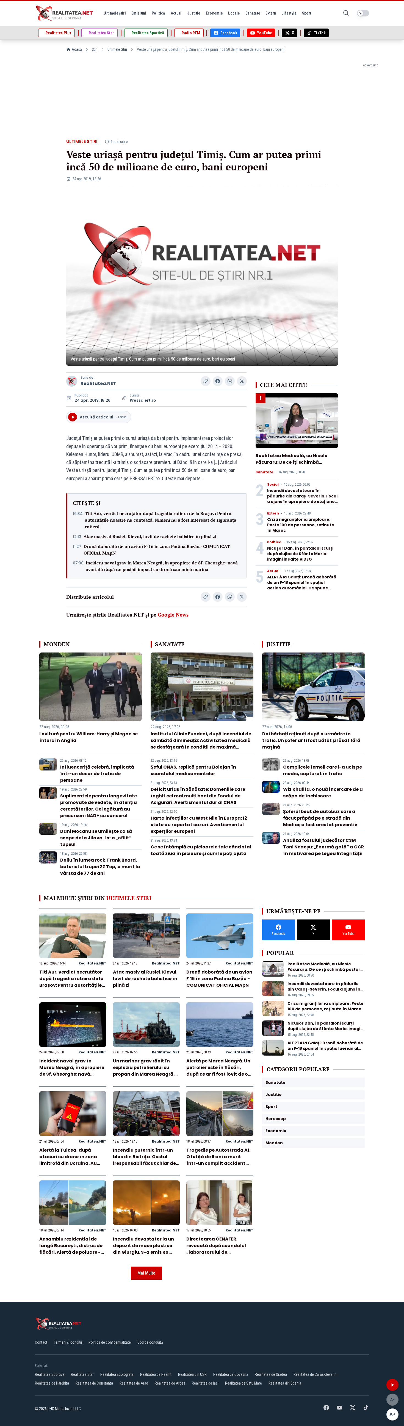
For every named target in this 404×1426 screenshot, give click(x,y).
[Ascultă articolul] (392, 1385)
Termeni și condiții (68, 1342)
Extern (273, 513)
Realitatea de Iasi (205, 1383)
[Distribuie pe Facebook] (218, 381)
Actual (273, 571)
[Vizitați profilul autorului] (71, 381)
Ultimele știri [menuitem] (115, 13)
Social (273, 484)
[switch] (363, 13)
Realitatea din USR (192, 1374)
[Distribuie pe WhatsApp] (230, 381)
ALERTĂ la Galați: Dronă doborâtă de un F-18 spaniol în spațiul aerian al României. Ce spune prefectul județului (301, 585)
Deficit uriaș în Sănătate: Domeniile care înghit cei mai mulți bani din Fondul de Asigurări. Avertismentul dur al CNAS (198, 796)
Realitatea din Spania (285, 1383)
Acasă (77, 49)
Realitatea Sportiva (49, 1374)
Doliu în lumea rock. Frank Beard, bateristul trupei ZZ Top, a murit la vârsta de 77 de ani (100, 866)
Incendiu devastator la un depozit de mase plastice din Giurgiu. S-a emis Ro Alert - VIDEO (143, 1249)
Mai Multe (146, 1273)
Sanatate (264, 472)
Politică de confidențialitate (109, 1342)
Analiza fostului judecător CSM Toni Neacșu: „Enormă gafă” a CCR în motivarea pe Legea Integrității (323, 847)
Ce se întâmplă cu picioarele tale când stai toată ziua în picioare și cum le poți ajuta (201, 850)
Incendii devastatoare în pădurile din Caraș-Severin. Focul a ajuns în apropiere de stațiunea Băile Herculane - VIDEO (302, 499)
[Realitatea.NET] (65, 13)
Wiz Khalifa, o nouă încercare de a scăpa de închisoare (323, 792)
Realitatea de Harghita (52, 1383)
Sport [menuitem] (306, 13)
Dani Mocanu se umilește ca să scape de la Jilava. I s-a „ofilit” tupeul (96, 838)
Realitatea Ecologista (117, 1374)
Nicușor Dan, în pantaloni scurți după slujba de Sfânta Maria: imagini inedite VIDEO (300, 553)
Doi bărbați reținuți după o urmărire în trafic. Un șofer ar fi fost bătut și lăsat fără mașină (311, 740)
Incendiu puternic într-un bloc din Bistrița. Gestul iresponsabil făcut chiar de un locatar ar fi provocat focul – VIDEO (144, 1163)
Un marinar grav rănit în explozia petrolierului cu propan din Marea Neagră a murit (145, 1071)
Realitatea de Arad (134, 1383)
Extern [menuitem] (270, 13)
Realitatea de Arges (170, 1383)
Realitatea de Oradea (271, 1374)
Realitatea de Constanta (94, 1383)
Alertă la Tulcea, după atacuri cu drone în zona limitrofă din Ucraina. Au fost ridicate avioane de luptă (68, 1163)
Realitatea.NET (98, 383)
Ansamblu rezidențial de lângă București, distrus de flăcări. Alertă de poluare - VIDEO (71, 1249)
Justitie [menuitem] (193, 13)
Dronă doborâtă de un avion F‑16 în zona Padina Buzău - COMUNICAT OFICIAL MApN (157, 549)
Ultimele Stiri (117, 49)
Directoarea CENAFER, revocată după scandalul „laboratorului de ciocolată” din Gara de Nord (219, 1249)
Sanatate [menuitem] (252, 13)
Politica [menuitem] (158, 13)
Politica (274, 542)
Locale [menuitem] (234, 13)
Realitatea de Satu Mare (243, 1383)
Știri (95, 49)
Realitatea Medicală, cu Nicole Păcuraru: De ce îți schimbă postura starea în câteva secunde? (291, 465)
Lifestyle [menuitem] (288, 13)
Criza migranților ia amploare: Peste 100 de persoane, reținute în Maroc (300, 525)
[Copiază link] (206, 381)
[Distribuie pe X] (242, 381)
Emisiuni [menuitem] (138, 13)
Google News (173, 614)
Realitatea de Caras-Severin (315, 1374)
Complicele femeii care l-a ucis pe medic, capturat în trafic (322, 770)
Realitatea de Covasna (230, 1374)
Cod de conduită (150, 1342)
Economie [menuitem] (214, 13)
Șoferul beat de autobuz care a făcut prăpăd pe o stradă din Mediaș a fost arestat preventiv (320, 818)
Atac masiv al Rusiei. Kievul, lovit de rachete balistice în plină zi (150, 536)
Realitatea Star (82, 1374)
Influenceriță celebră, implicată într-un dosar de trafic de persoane (97, 773)
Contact (41, 1342)
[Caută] (346, 13)
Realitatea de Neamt (155, 1374)
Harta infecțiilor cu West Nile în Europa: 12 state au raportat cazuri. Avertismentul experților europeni (199, 824)
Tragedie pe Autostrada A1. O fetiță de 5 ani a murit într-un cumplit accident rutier (218, 1160)
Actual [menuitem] (176, 13)
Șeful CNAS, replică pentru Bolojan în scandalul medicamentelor (193, 770)
